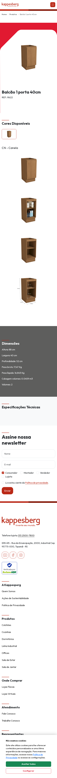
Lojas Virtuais (8, 693)
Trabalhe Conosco (11, 720)
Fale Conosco (8, 713)
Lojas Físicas (8, 686)
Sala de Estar (8, 660)
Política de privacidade (36, 482)
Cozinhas (6, 632)
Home (4, 14)
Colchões (6, 625)
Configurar (28, 771)
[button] (9, 134)
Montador (29, 472)
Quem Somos (8, 591)
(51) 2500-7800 (26, 535)
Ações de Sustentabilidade (15, 598)
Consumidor (11, 472)
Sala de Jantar (9, 667)
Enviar (7, 490)
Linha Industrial (9, 646)
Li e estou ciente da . (27, 482)
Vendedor (45, 472)
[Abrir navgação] (52, 4)
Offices (5, 653)
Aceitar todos (29, 764)
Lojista (8, 476)
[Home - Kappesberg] (28, 521)
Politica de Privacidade (13, 605)
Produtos (13, 14)
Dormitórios (8, 639)
